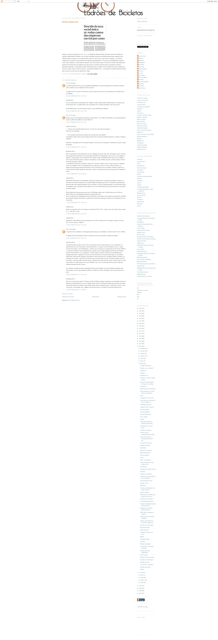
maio (141, 572)
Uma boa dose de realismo (146, 499)
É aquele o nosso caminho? (146, 368)
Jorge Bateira (141, 64)
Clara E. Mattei (141, 228)
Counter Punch (140, 172)
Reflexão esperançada (145, 544)
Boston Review (141, 166)
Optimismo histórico (145, 445)
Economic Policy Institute (143, 230)
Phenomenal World (141, 261)
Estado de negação (144, 409)
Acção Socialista (141, 161)
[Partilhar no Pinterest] (97, 74)
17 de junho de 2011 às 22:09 (76, 225)
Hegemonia (143, 485)
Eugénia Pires (141, 60)
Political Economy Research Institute (146, 263)
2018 (140, 328)
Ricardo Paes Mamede (143, 81)
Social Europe (140, 201)
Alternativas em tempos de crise (148, 469)
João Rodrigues (141, 62)
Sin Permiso (140, 199)
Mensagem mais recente (68, 296)
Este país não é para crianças (147, 557)
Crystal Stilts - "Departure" (147, 564)
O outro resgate (144, 555)
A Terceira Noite (141, 104)
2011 (140, 346)
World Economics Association (144, 276)
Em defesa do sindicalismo (146, 559)
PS (137, 299)
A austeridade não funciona (146, 501)
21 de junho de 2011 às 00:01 (76, 289)
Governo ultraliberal (145, 412)
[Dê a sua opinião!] (92, 74)
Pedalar (142, 536)
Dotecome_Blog (141, 121)
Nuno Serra (140, 71)
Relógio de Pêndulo (142, 147)
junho (141, 363)
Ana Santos (140, 58)
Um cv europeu (143, 417)
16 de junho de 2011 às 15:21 (76, 96)
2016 (140, 333)
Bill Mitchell (140, 222)
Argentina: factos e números (147, 407)
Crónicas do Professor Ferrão (144, 115)
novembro (142, 351)
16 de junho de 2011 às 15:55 (76, 122)
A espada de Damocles (145, 365)
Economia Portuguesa (142, 128)
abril (141, 575)
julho (141, 361)
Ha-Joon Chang (141, 234)
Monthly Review (141, 193)
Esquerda (139, 178)
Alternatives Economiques (143, 216)
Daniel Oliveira (83, 54)
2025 (140, 311)
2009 (140, 588)
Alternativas (143, 370)
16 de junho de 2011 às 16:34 (76, 147)
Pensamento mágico (145, 539)
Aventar (139, 111)
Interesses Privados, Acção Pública (145, 134)
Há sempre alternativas (145, 414)
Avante (138, 163)
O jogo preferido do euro (146, 480)
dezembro (142, 348)
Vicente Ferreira (141, 88)
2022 (140, 318)
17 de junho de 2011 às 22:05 (76, 214)
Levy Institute (140, 249)
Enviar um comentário (67, 294)
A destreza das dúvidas (142, 100)
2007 (140, 593)
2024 (140, 313)
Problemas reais (144, 375)
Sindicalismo (143, 448)
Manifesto (139, 292)
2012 (140, 343)
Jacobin (139, 183)
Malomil (139, 138)
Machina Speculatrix (142, 136)
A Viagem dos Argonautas (143, 106)
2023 (140, 316)
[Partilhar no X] (93, 74)
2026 (140, 308)
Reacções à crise (144, 483)
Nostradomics (143, 466)
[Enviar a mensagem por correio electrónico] (87, 73)
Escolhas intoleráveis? (145, 567)
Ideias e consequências (145, 460)
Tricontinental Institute (142, 272)
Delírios (142, 569)
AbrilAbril (139, 159)
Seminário (142, 471)
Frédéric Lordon (141, 232)
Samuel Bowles (141, 266)
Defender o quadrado (142, 117)
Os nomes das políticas (145, 430)
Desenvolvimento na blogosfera (147, 389)
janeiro (142, 582)
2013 (140, 341)
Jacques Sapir (140, 243)
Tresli (141, 395)
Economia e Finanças (142, 126)
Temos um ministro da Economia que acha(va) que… (146, 438)
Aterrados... (143, 541)
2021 (140, 321)
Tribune (139, 206)
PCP (138, 294)
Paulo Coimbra (141, 75)
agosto (142, 358)
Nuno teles (140, 73)
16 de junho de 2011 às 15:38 (76, 111)
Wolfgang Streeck (141, 274)
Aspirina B (139, 109)
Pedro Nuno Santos (142, 77)
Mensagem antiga (122, 296)
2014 (140, 338)
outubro (142, 353)
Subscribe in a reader (143, 606)
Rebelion (139, 197)
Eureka (142, 457)
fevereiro (142, 580)
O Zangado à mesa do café (146, 398)
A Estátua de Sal (141, 102)
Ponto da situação (144, 492)
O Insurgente (140, 143)
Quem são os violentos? (146, 450)
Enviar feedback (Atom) (74, 300)
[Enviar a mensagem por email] (90, 74)
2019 (140, 326)
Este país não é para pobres (146, 525)
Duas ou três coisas (142, 123)
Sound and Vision (141, 149)
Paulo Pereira (69, 83)
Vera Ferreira (141, 86)
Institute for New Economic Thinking (146, 239)
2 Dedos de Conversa (142, 98)
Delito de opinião (141, 119)
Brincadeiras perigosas (145, 404)
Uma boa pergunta (144, 455)
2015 (140, 336)
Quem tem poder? (144, 530)
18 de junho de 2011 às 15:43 (76, 238)
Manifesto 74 (140, 140)
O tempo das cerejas (142, 145)
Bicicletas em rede (144, 562)
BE (138, 288)
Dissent (139, 174)
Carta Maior (140, 170)
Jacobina (139, 185)
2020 (140, 323)
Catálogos (142, 373)
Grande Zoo (140, 132)
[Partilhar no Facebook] (95, 74)
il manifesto (140, 180)
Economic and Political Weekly (144, 176)
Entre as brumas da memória (144, 130)
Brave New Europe (141, 168)
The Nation (140, 203)
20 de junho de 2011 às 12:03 (76, 274)
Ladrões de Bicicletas (142, 21)
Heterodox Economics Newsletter (145, 236)
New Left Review (141, 195)
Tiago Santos (141, 84)
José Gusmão (141, 67)
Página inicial (95, 296)
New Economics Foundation (144, 259)
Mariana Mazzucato (142, 251)
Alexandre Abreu (142, 56)
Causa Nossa (140, 113)
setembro (142, 356)
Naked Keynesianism (142, 257)
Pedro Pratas (141, 79)
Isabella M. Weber (141, 241)
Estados (142, 419)
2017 (140, 331)
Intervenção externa (144, 527)
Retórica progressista (145, 452)
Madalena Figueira (142, 69)
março (142, 577)
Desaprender (143, 386)
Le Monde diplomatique (143, 187)
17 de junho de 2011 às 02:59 (76, 202)
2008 (140, 590)
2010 (140, 585)
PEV (138, 296)
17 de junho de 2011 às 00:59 (76, 174)
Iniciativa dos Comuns (142, 290)
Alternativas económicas (146, 474)
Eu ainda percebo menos (146, 443)
